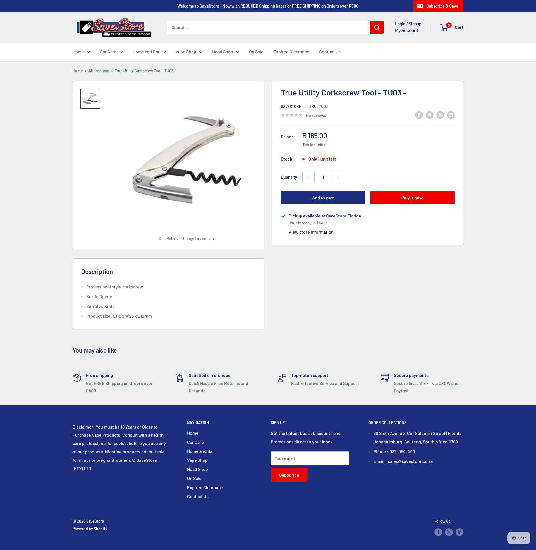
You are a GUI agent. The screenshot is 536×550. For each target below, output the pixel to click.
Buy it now (412, 197)
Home (78, 51)
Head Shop (222, 51)
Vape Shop (186, 51)
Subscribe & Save (442, 5)
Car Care (108, 51)
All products (98, 70)
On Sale (256, 51)
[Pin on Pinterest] (430, 114)
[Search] (377, 27)
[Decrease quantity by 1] (308, 177)
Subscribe (289, 474)
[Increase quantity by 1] (338, 177)
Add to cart (323, 197)
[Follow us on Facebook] (438, 532)
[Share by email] (451, 114)
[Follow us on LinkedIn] (459, 532)
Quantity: (290, 177)
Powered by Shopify (90, 528)
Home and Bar (146, 51)
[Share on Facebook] (419, 114)
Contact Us (330, 51)
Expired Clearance (291, 51)
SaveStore (291, 106)
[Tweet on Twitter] (440, 114)
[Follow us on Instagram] (449, 532)
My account (406, 30)
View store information (311, 232)
